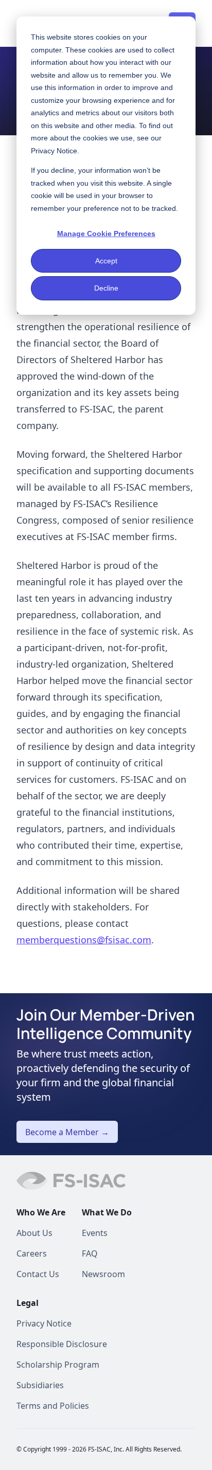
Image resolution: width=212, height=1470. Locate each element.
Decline (106, 288)
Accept (106, 261)
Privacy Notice (54, 151)
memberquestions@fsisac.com (83, 940)
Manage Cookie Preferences (106, 233)
